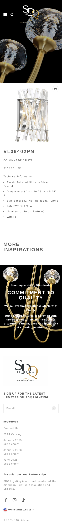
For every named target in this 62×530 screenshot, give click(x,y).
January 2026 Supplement (12, 451)
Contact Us (10, 428)
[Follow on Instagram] (14, 500)
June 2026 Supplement (11, 461)
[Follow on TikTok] (23, 500)
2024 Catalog (12, 434)
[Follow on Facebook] (5, 500)
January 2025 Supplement (12, 442)
